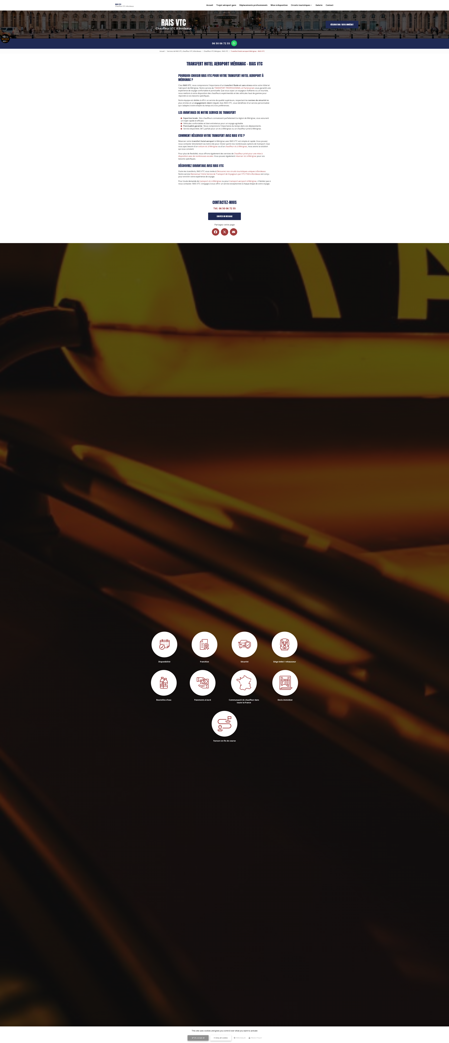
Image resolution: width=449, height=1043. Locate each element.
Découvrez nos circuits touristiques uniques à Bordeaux (241, 171)
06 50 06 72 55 (221, 43)
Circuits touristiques (300, 5)
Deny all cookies (221, 1038)
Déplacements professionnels (253, 5)
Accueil (209, 5)
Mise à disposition (279, 5)
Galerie (319, 5)
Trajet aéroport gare (226, 5)
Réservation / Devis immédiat (342, 24)
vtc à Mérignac (224, 128)
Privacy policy (256, 1038)
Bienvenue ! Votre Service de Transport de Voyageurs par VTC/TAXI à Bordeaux (225, 174)
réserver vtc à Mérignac (246, 156)
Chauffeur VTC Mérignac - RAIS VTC (216, 51)
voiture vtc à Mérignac (208, 146)
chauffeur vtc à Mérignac (236, 146)
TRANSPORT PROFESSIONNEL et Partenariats (234, 88)
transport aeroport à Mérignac (243, 181)
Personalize (241, 1038)
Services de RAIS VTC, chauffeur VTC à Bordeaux (184, 51)
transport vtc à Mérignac (210, 181)
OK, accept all (199, 1038)
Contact (329, 5)
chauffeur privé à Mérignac (249, 128)
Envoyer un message (224, 216)
